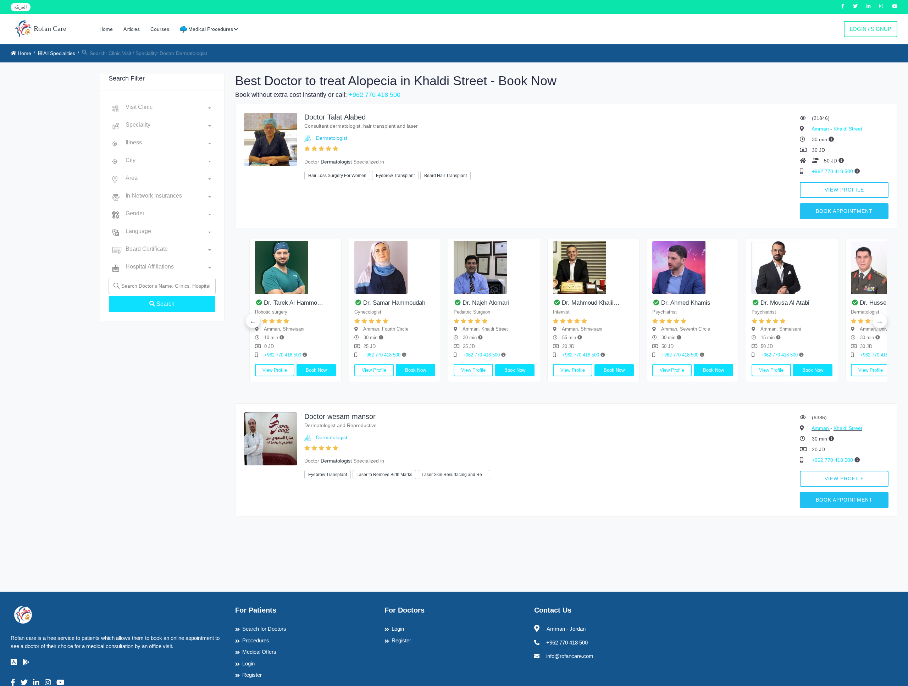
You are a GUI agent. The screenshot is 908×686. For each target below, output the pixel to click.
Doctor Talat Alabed (335, 117)
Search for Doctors (264, 629)
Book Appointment (844, 211)
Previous (253, 321)
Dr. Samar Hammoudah (394, 302)
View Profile (844, 190)
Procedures (255, 640)
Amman (821, 129)
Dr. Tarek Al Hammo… (293, 302)
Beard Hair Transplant (445, 175)
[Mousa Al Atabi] (792, 267)
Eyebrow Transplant (395, 175)
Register (252, 675)
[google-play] (25, 662)
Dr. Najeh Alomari (486, 302)
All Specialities (58, 53)
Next (880, 321)
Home (106, 29)
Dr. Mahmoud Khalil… (591, 302)
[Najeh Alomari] (494, 267)
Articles (131, 29)
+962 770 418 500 (374, 94)
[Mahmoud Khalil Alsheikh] (593, 267)
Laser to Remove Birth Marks (384, 474)
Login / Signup (870, 29)
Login (248, 663)
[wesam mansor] (270, 438)
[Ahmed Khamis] (692, 267)
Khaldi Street (848, 129)
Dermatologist (331, 138)
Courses (159, 29)
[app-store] (14, 662)
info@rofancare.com (569, 656)
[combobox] (168, 108)
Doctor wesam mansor (340, 416)
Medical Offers (259, 652)
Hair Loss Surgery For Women (337, 175)
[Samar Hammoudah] (394, 267)
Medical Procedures (210, 29)
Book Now (316, 370)
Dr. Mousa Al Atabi (784, 302)
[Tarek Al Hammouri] (295, 267)
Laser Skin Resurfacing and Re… (454, 474)
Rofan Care (49, 28)
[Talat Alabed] (270, 139)
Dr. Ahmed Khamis (685, 302)
